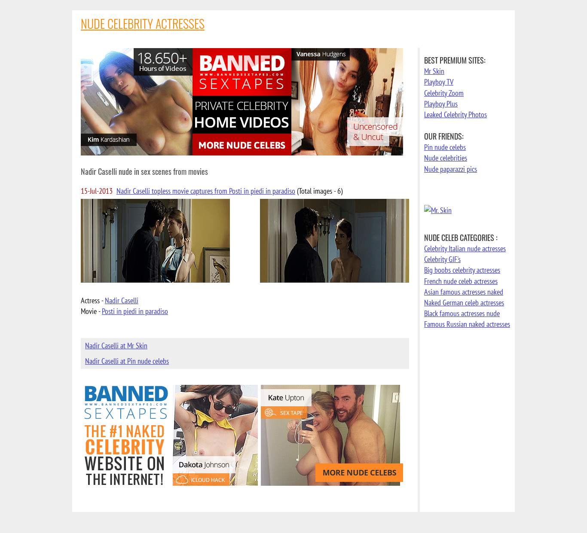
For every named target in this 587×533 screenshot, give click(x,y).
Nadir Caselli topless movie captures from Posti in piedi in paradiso (205, 191)
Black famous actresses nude (462, 313)
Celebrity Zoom (444, 93)
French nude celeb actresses (461, 281)
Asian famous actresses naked (463, 292)
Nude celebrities (445, 158)
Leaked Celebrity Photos (455, 114)
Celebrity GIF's (442, 259)
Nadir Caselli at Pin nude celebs (127, 361)
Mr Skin (434, 71)
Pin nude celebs (445, 147)
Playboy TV (438, 82)
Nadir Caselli (121, 300)
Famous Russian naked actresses (467, 324)
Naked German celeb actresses (464, 303)
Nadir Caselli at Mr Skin (116, 345)
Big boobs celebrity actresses (462, 270)
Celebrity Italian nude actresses (465, 248)
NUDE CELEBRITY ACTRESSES (143, 23)
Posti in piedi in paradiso (135, 311)
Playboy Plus (441, 104)
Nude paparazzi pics (450, 169)
